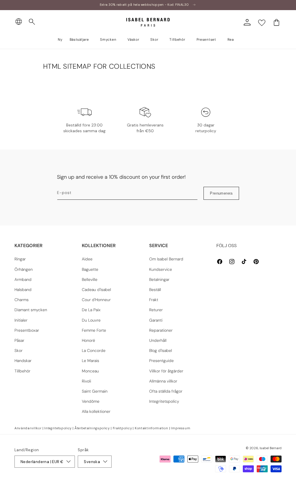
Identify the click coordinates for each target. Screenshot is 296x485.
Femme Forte (94, 330)
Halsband (23, 289)
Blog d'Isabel (160, 350)
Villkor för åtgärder (166, 371)
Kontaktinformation (151, 428)
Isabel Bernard (271, 448)
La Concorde (94, 350)
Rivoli (86, 381)
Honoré (88, 340)
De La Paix (91, 309)
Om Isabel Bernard (166, 259)
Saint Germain (95, 391)
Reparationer (161, 330)
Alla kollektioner (96, 411)
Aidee (87, 259)
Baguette (90, 269)
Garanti (155, 320)
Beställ (155, 289)
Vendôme (90, 401)
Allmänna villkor (163, 381)
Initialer (20, 320)
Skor (18, 350)
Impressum (180, 428)
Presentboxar (26, 330)
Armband (23, 279)
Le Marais (90, 360)
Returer (156, 309)
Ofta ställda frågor (165, 391)
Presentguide (161, 360)
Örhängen (23, 269)
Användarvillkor (28, 428)
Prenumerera (221, 193)
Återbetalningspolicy (92, 428)
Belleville (89, 279)
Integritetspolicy (164, 401)
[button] (32, 22)
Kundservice (160, 269)
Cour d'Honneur (96, 299)
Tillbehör (22, 371)
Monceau (90, 371)
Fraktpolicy (122, 428)
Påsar (19, 340)
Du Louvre (91, 320)
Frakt (153, 299)
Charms (21, 299)
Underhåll (157, 340)
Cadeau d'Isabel (96, 289)
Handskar (23, 360)
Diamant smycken (30, 309)
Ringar (20, 259)
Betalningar (159, 279)
